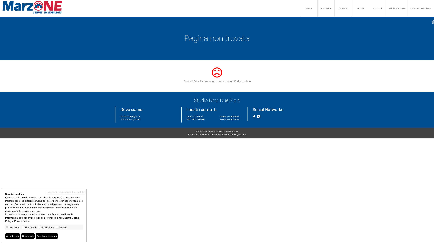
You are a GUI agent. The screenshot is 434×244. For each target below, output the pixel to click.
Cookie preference (46, 217)
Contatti (377, 8)
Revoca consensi (211, 134)
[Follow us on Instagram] (258, 117)
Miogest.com (240, 134)
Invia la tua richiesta (420, 8)
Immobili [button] (325, 8)
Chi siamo (343, 8)
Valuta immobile (397, 8)
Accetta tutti (12, 236)
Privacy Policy (194, 134)
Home (309, 8)
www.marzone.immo (230, 119)
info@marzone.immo (230, 116)
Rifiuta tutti (28, 236)
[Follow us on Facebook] (254, 117)
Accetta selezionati (47, 236)
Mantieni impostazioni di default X (66, 192)
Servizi (360, 8)
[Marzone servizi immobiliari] (32, 7)
